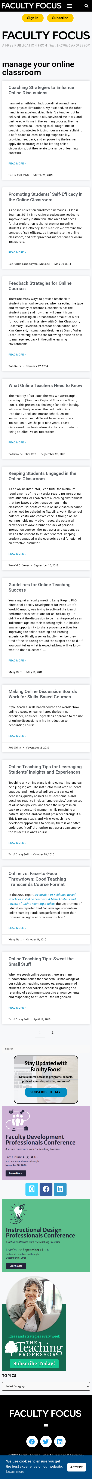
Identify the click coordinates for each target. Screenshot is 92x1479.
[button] (70, 6)
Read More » (17, 163)
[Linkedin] (60, 1441)
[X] (31, 1189)
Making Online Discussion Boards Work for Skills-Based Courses (43, 694)
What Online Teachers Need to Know (46, 385)
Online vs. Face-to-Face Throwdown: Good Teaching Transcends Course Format (37, 879)
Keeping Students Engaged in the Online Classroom (42, 476)
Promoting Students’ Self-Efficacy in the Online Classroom (46, 197)
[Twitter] (46, 1441)
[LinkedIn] (60, 1189)
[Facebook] (46, 1189)
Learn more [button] (15, 1471)
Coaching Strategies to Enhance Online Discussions (41, 90)
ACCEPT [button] (76, 1467)
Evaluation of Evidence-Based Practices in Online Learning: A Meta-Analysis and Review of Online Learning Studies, (42, 899)
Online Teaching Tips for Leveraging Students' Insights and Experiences (45, 769)
